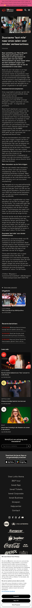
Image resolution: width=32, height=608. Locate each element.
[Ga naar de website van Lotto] (6, 523)
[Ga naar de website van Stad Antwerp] (20, 524)
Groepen (16, 502)
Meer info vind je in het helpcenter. (17, 5)
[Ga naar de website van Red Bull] (25, 545)
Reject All (16, 600)
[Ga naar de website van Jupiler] (16, 538)
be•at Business (16, 497)
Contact (16, 510)
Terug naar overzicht (10, 287)
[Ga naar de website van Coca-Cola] (12, 545)
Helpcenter (16, 506)
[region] (16, 581)
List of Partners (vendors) (8, 591)
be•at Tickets (16, 489)
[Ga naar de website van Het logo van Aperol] (10, 552)
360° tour (16, 481)
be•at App (16, 485)
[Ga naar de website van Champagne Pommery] (24, 552)
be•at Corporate (16, 493)
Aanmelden (19, 10)
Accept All (16, 596)
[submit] (29, 446)
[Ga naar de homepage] (8, 9)
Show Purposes (16, 604)
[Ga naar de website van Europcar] (16, 531)
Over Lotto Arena (16, 476)
